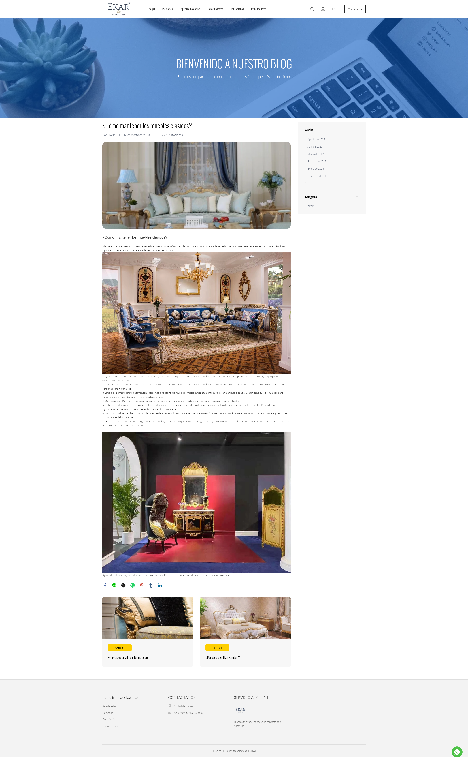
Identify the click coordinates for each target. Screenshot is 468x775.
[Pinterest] (141, 585)
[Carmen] (457, 751)
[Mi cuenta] (323, 9)
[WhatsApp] (132, 585)
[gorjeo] (123, 585)
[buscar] (312, 9)
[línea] (114, 585)
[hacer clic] (234, 68)
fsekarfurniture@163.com (188, 712)
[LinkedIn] (160, 585)
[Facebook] (105, 585)
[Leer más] (147, 632)
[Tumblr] (151, 585)
